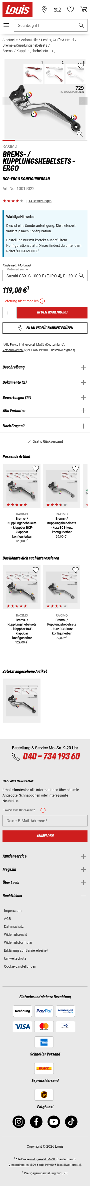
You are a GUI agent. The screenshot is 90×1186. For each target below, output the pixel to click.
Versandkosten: (13, 350)
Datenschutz (14, 927)
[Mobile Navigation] (6, 25)
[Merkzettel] (70, 9)
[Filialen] (44, 9)
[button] (81, 25)
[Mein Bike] (57, 9)
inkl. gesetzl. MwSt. (31, 344)
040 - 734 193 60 (51, 757)
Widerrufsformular (18, 942)
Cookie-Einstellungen (20, 966)
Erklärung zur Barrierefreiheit (26, 950)
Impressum (13, 911)
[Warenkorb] (84, 9)
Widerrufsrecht (15, 934)
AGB (7, 919)
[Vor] (83, 101)
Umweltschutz (15, 958)
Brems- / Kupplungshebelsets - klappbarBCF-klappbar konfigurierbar (22, 527)
